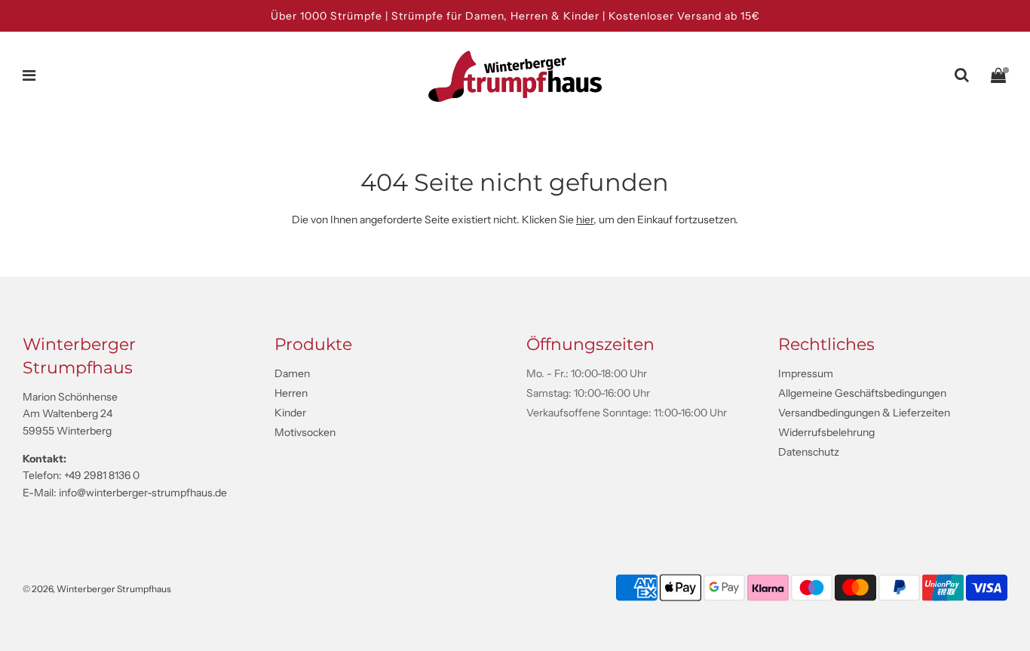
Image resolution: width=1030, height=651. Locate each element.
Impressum (805, 373)
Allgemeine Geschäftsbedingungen (862, 393)
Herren (291, 393)
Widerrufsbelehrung (826, 432)
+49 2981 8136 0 (101, 475)
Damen (292, 373)
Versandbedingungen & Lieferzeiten (864, 412)
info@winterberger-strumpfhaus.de (143, 492)
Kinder (290, 412)
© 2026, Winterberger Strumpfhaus (97, 588)
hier (584, 219)
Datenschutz (808, 452)
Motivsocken (305, 432)
